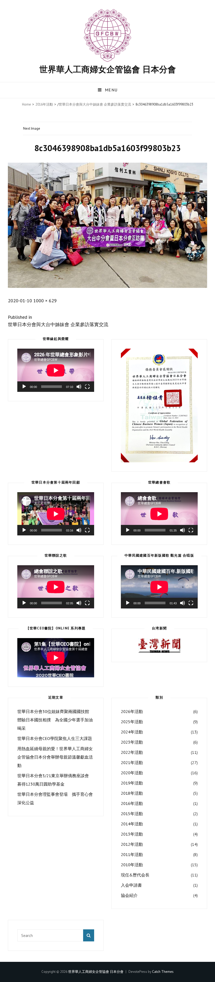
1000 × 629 (45, 301)
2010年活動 (132, 864)
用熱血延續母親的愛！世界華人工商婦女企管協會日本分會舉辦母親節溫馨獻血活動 (55, 757)
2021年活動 (132, 762)
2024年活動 (132, 731)
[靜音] (79, 386)
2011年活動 (132, 854)
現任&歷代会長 (135, 874)
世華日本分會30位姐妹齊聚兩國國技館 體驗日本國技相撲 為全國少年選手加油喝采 (55, 720)
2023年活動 (132, 742)
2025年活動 (132, 721)
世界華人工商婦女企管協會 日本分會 (107, 69)
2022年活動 (132, 752)
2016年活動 (44, 104)
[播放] (24, 386)
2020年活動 (132, 772)
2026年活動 (132, 711)
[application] (55, 370)
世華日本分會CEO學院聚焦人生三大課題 (54, 738)
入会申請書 (131, 885)
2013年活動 (132, 834)
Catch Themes (163, 971)
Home (26, 104)
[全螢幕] (87, 386)
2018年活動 (132, 793)
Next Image (31, 128)
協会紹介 (129, 895)
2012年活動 (132, 844)
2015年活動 (132, 813)
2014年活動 (132, 823)
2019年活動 (132, 783)
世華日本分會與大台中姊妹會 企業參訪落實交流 (95, 104)
